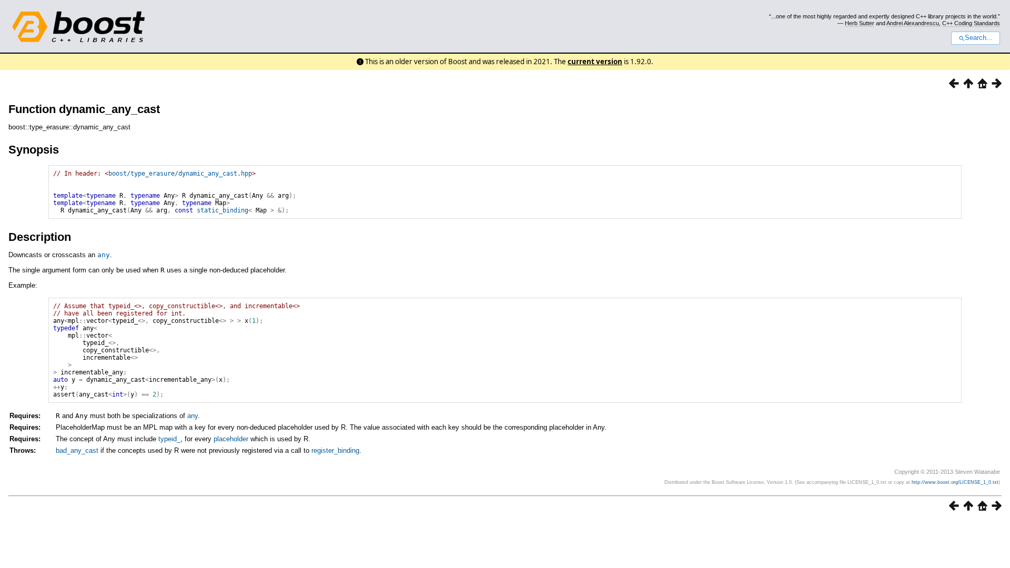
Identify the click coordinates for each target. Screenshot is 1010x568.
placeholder (231, 439)
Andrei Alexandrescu (912, 23)
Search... (979, 38)
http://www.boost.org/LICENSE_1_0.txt (955, 482)
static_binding (222, 210)
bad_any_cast (77, 450)
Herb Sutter (859, 23)
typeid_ (169, 439)
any (103, 255)
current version (595, 61)
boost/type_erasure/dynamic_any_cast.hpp (180, 173)
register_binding (335, 450)
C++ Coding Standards (971, 23)
